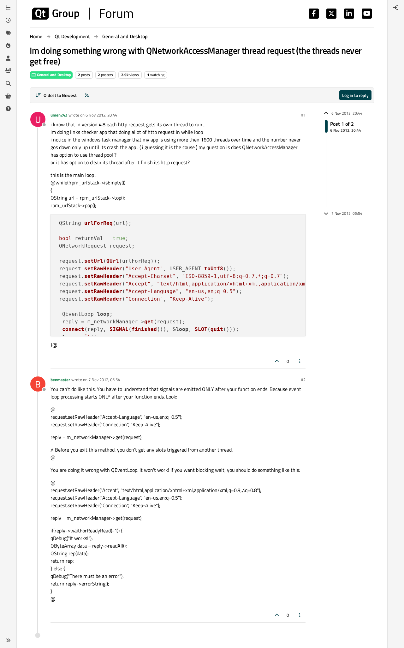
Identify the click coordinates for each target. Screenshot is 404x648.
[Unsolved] (8, 109)
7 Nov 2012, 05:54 (104, 379)
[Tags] (8, 33)
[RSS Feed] (87, 95)
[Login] (395, 8)
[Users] (8, 58)
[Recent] (8, 20)
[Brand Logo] (82, 14)
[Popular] (8, 45)
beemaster (60, 379)
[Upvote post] (276, 361)
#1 (303, 115)
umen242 (58, 115)
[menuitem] (395, 8)
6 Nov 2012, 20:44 (101, 115)
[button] (8, 640)
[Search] (8, 83)
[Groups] (8, 71)
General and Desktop (53, 75)
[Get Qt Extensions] (8, 96)
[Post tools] (300, 361)
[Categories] (8, 8)
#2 (303, 379)
